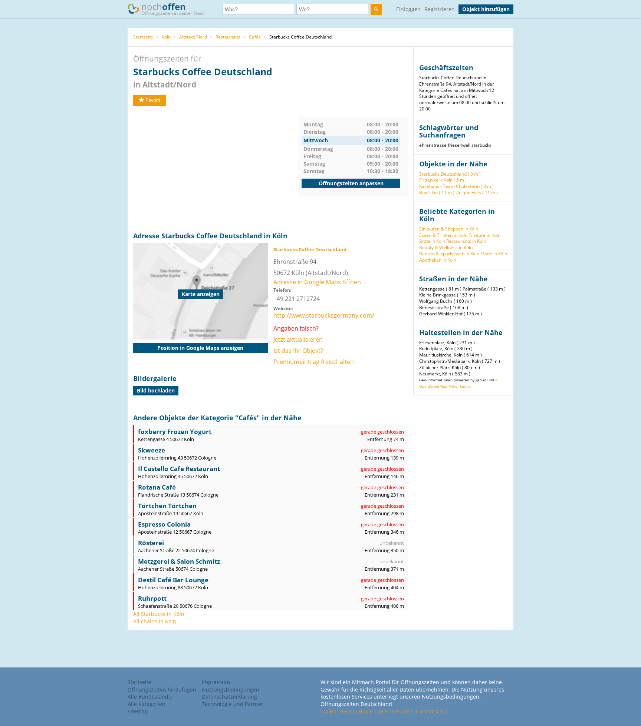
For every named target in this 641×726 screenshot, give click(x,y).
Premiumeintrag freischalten (313, 362)
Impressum (216, 682)
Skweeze (151, 450)
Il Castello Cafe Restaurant (179, 468)
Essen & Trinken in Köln (443, 235)
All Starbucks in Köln (158, 613)
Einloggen (408, 9)
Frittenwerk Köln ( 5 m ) (443, 180)
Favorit (152, 100)
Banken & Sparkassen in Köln (449, 254)
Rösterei (151, 542)
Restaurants (228, 37)
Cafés (255, 37)
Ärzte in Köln (432, 241)
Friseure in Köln (484, 235)
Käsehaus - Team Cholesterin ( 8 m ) (456, 186)
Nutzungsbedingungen (230, 689)
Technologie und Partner (232, 703)
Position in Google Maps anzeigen (200, 347)
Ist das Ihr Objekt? (298, 351)
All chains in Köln (154, 621)
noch (172, 8)
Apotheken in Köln (437, 260)
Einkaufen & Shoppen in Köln (448, 229)
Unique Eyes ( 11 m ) (477, 192)
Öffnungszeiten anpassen (351, 183)
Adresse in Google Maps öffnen (317, 282)
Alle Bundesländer (151, 696)
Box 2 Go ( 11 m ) (436, 192)
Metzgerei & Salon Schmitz (179, 561)
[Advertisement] (215, 169)
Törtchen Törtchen (167, 505)
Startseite (143, 37)
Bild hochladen (156, 390)
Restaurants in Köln (466, 241)
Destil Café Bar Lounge (173, 580)
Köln (166, 37)
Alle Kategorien (146, 703)
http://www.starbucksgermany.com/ (323, 315)
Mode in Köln (493, 254)
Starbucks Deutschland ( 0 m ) (450, 174)
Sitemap (138, 711)
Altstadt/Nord (193, 37)
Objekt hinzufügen (486, 9)
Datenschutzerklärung (229, 696)
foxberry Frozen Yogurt (174, 431)
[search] (376, 9)
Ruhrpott (152, 598)
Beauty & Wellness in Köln (446, 247)
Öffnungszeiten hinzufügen (162, 689)
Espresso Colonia (164, 524)
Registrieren (439, 9)
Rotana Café (157, 487)
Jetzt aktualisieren (298, 339)
